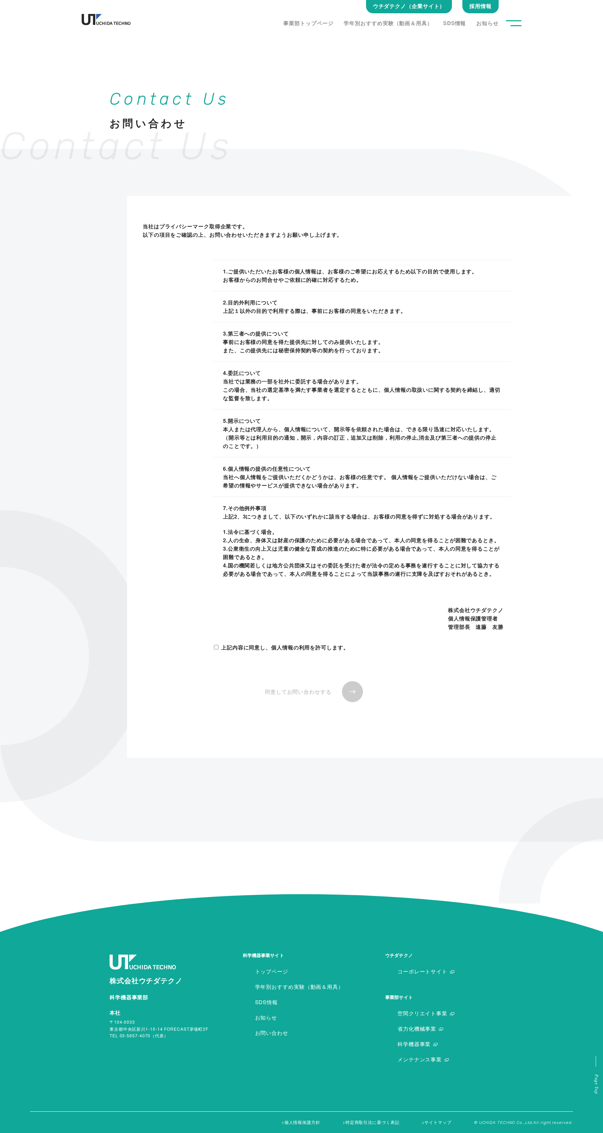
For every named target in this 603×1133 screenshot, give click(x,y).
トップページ (271, 971)
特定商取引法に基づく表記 (372, 1122)
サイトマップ (437, 1122)
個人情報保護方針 (302, 1122)
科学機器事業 (414, 1043)
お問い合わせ (271, 1032)
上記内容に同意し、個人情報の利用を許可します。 (285, 647)
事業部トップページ (308, 23)
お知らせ (487, 23)
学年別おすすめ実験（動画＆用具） (388, 23)
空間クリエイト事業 (422, 1013)
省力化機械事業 (416, 1028)
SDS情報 (454, 23)
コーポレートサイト (422, 971)
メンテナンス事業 (419, 1059)
